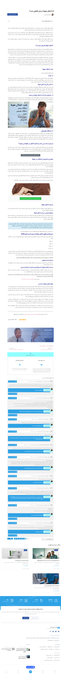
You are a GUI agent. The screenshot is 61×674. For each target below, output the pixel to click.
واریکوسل (56, 550)
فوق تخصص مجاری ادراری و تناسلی (32, 314)
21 (11, 538)
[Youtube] (58, 631)
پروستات (25, 550)
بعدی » (9, 538)
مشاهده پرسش (12, 381)
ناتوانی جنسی (42, 346)
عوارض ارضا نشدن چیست (27, 279)
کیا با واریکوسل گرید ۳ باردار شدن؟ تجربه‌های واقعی (48, 560)
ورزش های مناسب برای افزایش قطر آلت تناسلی (30, 198)
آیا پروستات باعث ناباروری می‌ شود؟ (51, 585)
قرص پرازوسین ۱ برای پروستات (21, 560)
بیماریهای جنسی (49, 346)
